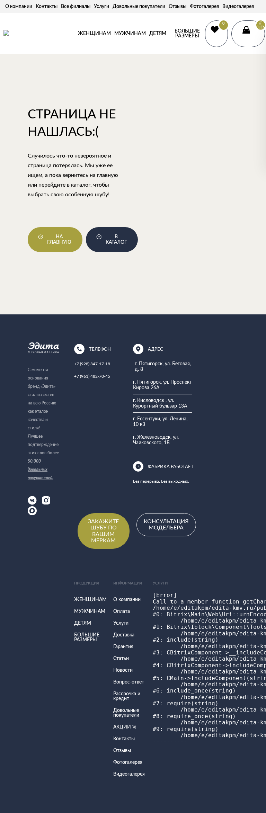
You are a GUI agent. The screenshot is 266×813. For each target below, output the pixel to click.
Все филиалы (75, 6)
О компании (18, 6)
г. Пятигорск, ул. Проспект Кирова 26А (162, 385)
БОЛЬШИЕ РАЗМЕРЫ (187, 33)
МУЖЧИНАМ (130, 33)
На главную (59, 239)
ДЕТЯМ (157, 33)
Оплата (121, 611)
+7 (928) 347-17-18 (92, 364)
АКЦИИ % (124, 727)
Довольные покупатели (139, 6)
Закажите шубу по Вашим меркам (103, 531)
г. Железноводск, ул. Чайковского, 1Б (156, 440)
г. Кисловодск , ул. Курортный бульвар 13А (160, 403)
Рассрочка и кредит (126, 696)
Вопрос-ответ (128, 682)
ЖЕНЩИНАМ (94, 33)
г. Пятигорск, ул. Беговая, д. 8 (163, 366)
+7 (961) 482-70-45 (92, 376)
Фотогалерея (204, 6)
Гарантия (123, 646)
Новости (123, 670)
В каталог (116, 239)
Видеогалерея (238, 6)
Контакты (46, 6)
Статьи (121, 658)
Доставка (123, 635)
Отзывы (177, 6)
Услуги (101, 6)
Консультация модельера (166, 524)
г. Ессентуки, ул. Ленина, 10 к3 (160, 422)
